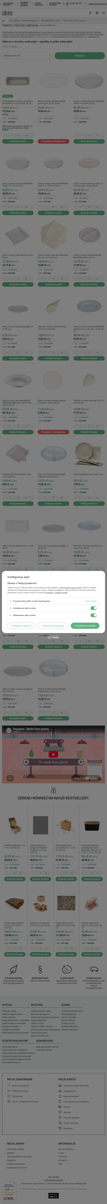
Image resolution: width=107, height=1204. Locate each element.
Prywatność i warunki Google (55, 593)
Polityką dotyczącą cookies (71, 588)
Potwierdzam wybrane (21, 626)
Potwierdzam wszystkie (85, 626)
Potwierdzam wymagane (53, 626)
